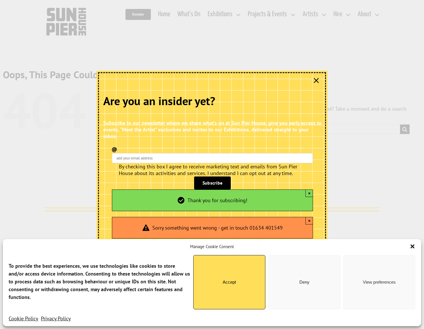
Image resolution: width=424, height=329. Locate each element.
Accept (229, 282)
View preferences (379, 282)
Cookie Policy (23, 318)
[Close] (316, 80)
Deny (304, 282)
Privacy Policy (56, 318)
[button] (412, 246)
